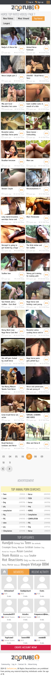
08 (35, 456)
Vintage (36, 564)
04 (10, 456)
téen (14, 523)
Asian (20, 551)
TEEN (39, 498)
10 (4, 462)
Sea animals (36, 543)
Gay (26, 560)
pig (14, 506)
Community (5, 664)
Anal (30, 560)
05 (16, 456)
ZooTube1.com (12, 668)
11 (10, 462)
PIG (14, 519)
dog (39, 506)
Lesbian (29, 547)
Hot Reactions (12, 560)
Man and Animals (38, 560)
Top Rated (38, 18)
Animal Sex (5, 552)
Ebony (14, 547)
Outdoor (37, 547)
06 (23, 456)
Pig (14, 514)
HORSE (39, 510)
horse (39, 502)
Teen (14, 494)
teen (14, 498)
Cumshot (28, 551)
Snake (32, 555)
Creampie (6, 547)
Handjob (7, 543)
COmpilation (14, 531)
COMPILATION (39, 519)
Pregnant (13, 552)
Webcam (17, 565)
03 (3, 456)
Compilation (39, 514)
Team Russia (10, 555)
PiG (39, 523)
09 (42, 456)
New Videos (8, 18)
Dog (14, 502)
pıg (14, 527)
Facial (26, 556)
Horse (39, 494)
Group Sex (19, 543)
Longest (6, 23)
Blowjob (25, 564)
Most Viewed (23, 18)
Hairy (4, 565)
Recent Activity (40, 572)
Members (18, 572)
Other (21, 556)
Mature (21, 547)
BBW (45, 564)
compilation (14, 510)
